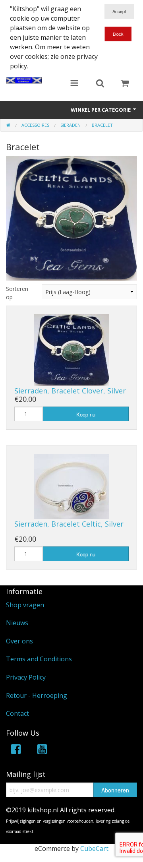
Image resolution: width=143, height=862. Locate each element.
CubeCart (94, 848)
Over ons (19, 641)
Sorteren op (17, 293)
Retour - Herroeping (36, 695)
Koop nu (85, 414)
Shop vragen (25, 604)
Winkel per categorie (101, 109)
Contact (17, 713)
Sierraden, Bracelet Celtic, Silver (69, 524)
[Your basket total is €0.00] (124, 84)
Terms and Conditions (39, 659)
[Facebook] (16, 750)
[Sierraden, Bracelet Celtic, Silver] (71, 485)
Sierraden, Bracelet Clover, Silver (70, 390)
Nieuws (17, 622)
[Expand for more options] (74, 84)
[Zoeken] (100, 84)
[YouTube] (42, 750)
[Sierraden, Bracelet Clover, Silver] (71, 349)
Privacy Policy (26, 677)
